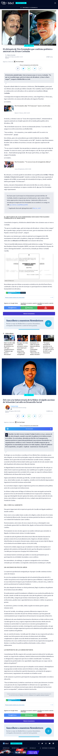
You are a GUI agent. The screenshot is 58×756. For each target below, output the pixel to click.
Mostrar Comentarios (29, 313)
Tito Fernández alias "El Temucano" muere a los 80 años (32, 106)
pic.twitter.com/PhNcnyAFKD (19, 205)
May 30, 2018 (37, 208)
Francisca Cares (14, 406)
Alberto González (11, 55)
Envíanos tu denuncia (30, 7)
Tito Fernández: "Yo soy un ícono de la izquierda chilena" (32, 162)
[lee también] (9, 108)
